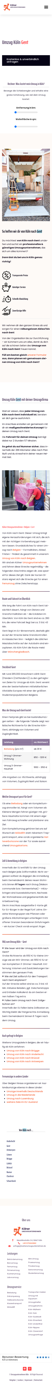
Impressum (28, 1380)
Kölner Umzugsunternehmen (12, 527)
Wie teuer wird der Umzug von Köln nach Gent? (25, 950)
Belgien (27, 527)
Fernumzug (8, 583)
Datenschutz (38, 1380)
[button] (46, 7)
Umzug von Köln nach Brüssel (23, 1058)
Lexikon (20, 1380)
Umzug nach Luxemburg (20, 1098)
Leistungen (12, 1253)
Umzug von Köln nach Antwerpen (25, 1061)
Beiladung (9, 749)
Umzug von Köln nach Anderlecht (25, 1054)
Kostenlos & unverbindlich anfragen (23, 60)
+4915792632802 (29, 1243)
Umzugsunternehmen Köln (20, 1374)
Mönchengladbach (18, 651)
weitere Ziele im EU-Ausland (22, 1102)
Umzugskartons (18, 845)
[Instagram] (29, 1369)
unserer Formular (36, 355)
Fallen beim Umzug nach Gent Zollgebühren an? (24, 1002)
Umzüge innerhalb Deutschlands (25, 1091)
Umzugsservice (14, 1286)
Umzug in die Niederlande (21, 1095)
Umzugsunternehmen (35, 562)
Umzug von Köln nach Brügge (23, 1050)
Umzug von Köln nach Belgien (18, 558)
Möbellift (20, 832)
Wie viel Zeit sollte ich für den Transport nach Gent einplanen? (25, 978)
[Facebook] (24, 1369)
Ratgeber (13, 1380)
